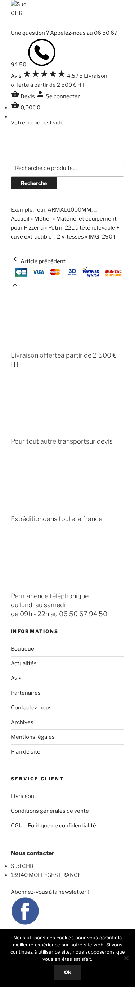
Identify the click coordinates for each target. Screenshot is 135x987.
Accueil (20, 219)
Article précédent (38, 261)
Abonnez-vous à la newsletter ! (50, 892)
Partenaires (26, 693)
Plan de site (25, 751)
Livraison (22, 796)
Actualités (24, 663)
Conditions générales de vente (50, 811)
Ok (67, 972)
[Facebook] (25, 923)
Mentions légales (33, 737)
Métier (42, 219)
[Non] (126, 958)
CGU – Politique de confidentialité (53, 825)
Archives (22, 722)
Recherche (34, 183)
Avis (16, 678)
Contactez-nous (31, 707)
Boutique (22, 649)
